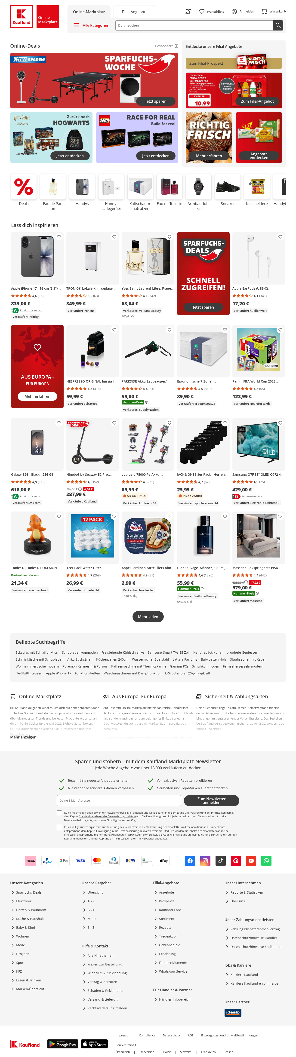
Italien (229, 1052)
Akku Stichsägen (79, 659)
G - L (91, 910)
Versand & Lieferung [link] (103, 999)
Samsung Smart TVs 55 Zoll (169, 652)
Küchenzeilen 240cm (112, 659)
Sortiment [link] (166, 918)
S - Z (91, 927)
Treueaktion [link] (168, 936)
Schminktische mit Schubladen (40, 659)
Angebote (166, 892)
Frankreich (208, 1052)
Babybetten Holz (213, 659)
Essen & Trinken (28, 980)
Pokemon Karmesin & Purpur (85, 666)
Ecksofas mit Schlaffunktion (37, 652)
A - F (91, 901)
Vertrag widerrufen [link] (102, 982)
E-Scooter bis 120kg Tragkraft (187, 673)
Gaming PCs (179, 666)
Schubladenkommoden (80, 652)
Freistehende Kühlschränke (123, 652)
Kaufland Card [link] (170, 910)
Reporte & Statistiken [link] (247, 892)
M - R (92, 918)
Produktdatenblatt (31, 310)
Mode (20, 945)
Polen (167, 1052)
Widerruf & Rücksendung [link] (107, 973)
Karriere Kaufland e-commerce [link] (254, 983)
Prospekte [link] (166, 901)
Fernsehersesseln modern (243, 666)
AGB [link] (191, 1035)
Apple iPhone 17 (58, 673)
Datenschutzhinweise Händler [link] (254, 938)
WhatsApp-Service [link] (173, 971)
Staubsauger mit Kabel (247, 659)
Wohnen (22, 936)
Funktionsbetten (87, 673)
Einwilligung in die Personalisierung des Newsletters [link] (127, 831)
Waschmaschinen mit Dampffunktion (132, 673)
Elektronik (23, 901)
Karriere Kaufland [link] (244, 974)
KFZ (19, 971)
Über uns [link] (238, 901)
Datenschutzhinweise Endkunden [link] (257, 946)
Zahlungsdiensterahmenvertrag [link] (255, 929)
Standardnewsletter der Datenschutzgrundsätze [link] (107, 816)
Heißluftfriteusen (29, 673)
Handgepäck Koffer (208, 652)
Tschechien (146, 1052)
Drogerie (23, 954)
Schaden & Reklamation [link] (106, 990)
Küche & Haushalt (30, 918)
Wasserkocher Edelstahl (150, 659)
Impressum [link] (123, 1035)
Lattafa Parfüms (185, 659)
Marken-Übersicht (30, 989)
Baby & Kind (25, 927)
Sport (20, 962)
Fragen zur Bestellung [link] (105, 964)
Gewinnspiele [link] (169, 945)
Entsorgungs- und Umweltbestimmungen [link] (229, 1035)
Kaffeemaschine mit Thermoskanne (138, 666)
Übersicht (95, 892)
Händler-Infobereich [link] (175, 999)
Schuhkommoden (205, 666)
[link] (188, 11)
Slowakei (186, 1052)
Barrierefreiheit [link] (126, 1045)
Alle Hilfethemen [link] (101, 955)
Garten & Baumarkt (31, 910)
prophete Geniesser (242, 652)
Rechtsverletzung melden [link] (107, 1008)
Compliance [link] (147, 1035)
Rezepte (165, 927)
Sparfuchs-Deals (29, 892)
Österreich (123, 1052)
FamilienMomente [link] (173, 962)
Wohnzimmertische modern (37, 666)
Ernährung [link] (167, 954)
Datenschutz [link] (171, 1035)
